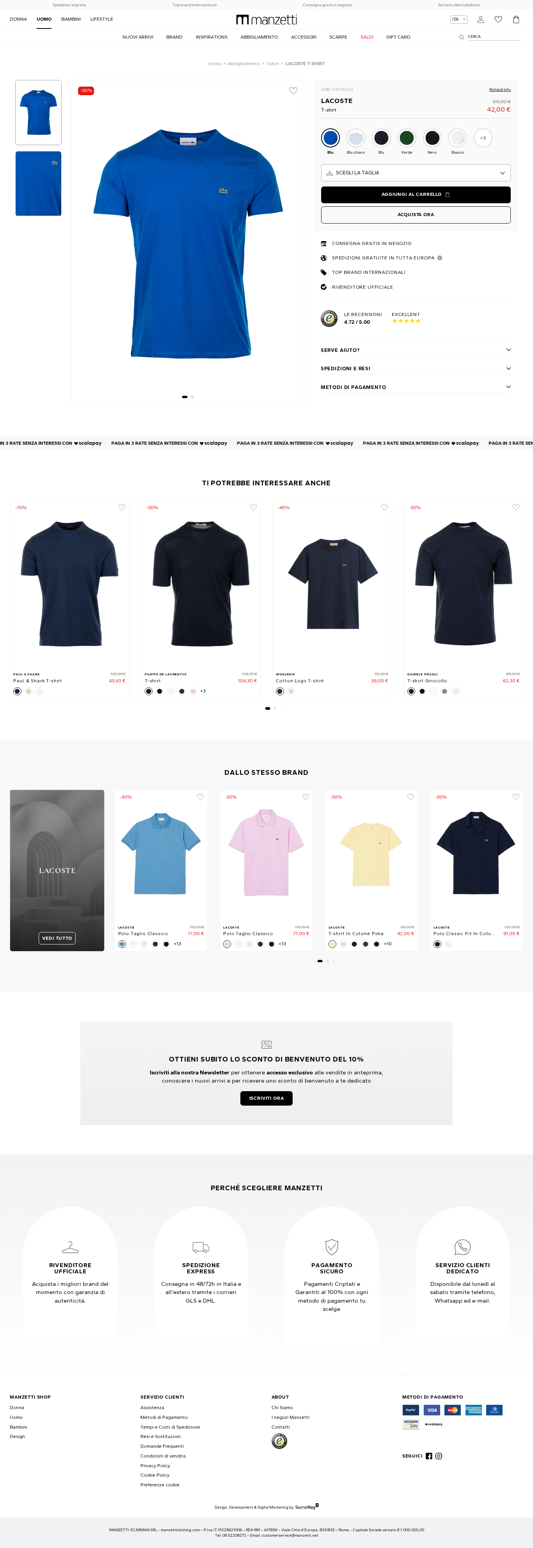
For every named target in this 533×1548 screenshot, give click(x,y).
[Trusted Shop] (279, 1441)
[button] (184, 397)
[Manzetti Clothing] (267, 19)
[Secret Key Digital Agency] (306, 1507)
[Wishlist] (498, 19)
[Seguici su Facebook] (429, 1456)
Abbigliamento (243, 63)
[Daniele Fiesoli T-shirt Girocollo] (463, 583)
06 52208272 (234, 1535)
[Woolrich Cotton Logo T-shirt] (332, 583)
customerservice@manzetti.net (289, 1535)
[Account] (481, 19)
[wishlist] (293, 90)
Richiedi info (500, 89)
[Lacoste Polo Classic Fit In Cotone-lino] (476, 855)
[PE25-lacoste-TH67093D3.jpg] (188, 243)
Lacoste (337, 101)
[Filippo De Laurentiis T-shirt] (201, 583)
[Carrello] (516, 19)
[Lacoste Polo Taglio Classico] (161, 855)
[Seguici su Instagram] (438, 1456)
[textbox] (416, 173)
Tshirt (272, 63)
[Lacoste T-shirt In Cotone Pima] (371, 855)
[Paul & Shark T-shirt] (69, 583)
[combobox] (416, 173)
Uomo (214, 63)
